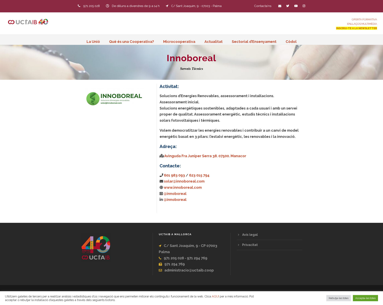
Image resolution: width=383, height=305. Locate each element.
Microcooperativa (179, 41)
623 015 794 (199, 175)
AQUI (215, 296)
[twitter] (287, 6)
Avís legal (250, 235)
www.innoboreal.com (183, 187)
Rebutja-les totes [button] (338, 298)
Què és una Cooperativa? (131, 41)
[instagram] (304, 6)
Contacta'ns (262, 6)
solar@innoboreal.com (184, 181)
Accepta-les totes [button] (365, 298)
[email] (279, 6)
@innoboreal (175, 193)
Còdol (291, 41)
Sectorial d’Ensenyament (254, 41)
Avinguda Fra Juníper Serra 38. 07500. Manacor (205, 156)
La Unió (93, 41)
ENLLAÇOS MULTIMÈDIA (362, 23)
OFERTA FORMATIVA (364, 19)
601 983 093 (174, 175)
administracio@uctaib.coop (189, 270)
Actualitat (213, 41)
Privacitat (250, 245)
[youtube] (296, 6)
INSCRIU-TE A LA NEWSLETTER (356, 28)
